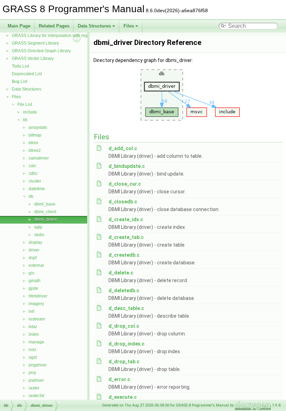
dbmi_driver (45, 219)
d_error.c (119, 379)
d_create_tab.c (126, 237)
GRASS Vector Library (33, 58)
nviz (32, 349)
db (31, 196)
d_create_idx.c (125, 219)
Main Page (19, 26)
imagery (36, 303)
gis (31, 273)
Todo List (20, 66)
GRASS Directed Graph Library (41, 50)
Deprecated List (27, 73)
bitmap (35, 135)
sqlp (38, 227)
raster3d (36, 395)
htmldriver (38, 296)
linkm (34, 334)
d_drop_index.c (126, 344)
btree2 (35, 150)
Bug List (19, 81)
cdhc (33, 173)
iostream (37, 319)
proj (32, 372)
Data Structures (94, 26)
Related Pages (54, 26)
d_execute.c (122, 397)
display (35, 242)
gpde (33, 288)
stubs (39, 234)
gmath (34, 280)
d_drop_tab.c (124, 361)
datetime (37, 188)
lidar (33, 326)
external (36, 265)
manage (36, 342)
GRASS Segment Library (35, 43)
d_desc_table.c (126, 308)
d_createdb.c (124, 255)
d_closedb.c (122, 201)
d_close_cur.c (124, 184)
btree (33, 142)
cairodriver (39, 158)
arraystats (38, 127)
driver (34, 250)
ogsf (33, 357)
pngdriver (38, 365)
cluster (35, 181)
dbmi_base (44, 204)
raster (34, 388)
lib (25, 119)
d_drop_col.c (123, 326)
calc (32, 165)
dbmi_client (45, 211)
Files (128, 26)
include (30, 112)
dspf (33, 257)
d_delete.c (120, 273)
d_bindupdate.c (126, 166)
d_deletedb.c (123, 290)
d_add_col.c (122, 148)
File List (24, 104)
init (31, 311)
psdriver (36, 380)
